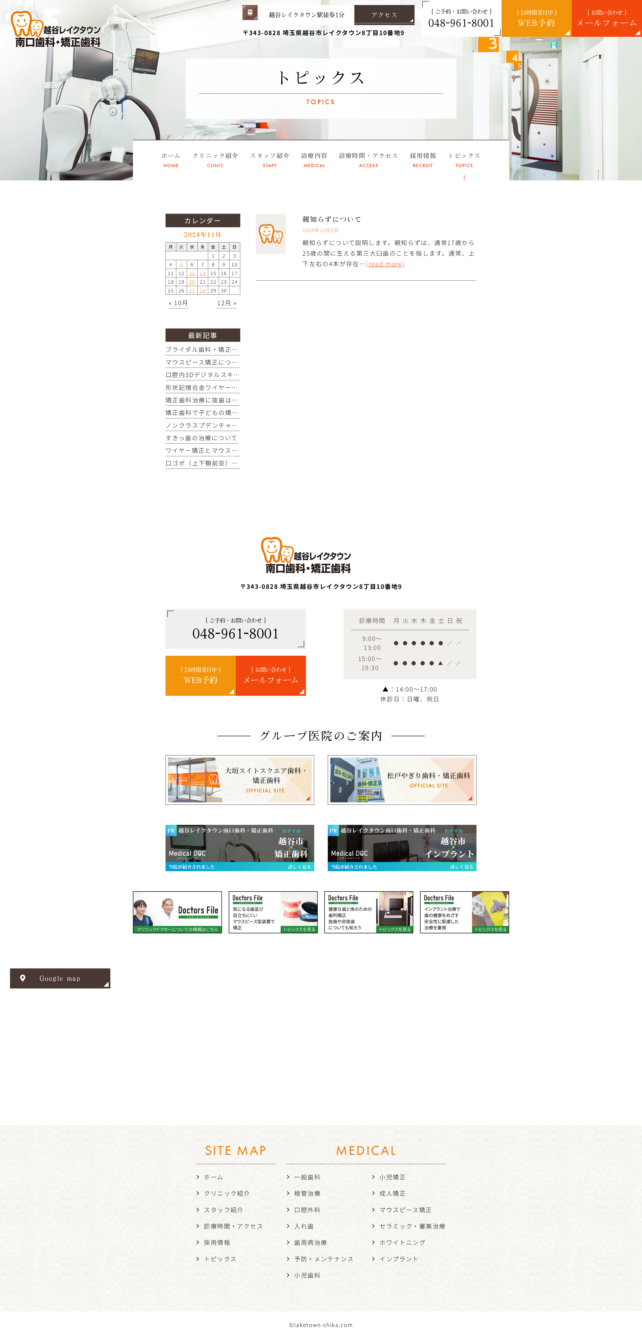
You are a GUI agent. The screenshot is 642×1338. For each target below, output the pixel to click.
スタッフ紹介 (224, 1209)
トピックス (220, 1258)
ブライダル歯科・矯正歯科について (218, 349)
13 (192, 273)
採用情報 (217, 1242)
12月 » (227, 302)
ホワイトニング (402, 1242)
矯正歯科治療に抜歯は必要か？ (212, 399)
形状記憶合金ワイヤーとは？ (208, 387)
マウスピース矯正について (205, 362)
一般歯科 (307, 1176)
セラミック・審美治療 (412, 1225)
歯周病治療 (310, 1242)
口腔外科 (307, 1209)
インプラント (399, 1258)
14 (203, 273)
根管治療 (307, 1193)
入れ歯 (304, 1225)
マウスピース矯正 (405, 1209)
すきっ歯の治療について (202, 437)
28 (203, 290)
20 (192, 281)
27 (192, 290)
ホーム (213, 1176)
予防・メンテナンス (324, 1258)
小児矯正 (392, 1176)
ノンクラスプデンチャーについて (215, 425)
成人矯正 (392, 1193)
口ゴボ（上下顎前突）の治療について (222, 463)
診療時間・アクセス (233, 1225)
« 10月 (178, 302)
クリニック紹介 (227, 1193)
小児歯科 (307, 1275)
